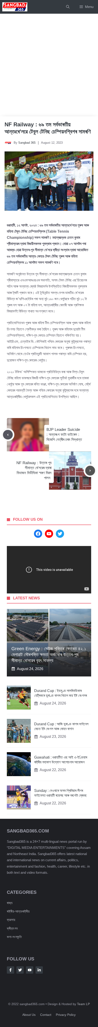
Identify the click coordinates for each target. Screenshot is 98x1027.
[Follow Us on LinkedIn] (39, 970)
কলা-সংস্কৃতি (14, 937)
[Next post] (90, 470)
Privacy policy (66, 1015)
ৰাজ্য (10, 903)
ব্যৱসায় (11, 920)
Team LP (83, 1004)
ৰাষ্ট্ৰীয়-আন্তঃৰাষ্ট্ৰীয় (18, 911)
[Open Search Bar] (68, 7)
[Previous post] (7, 434)
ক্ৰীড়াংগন (12, 928)
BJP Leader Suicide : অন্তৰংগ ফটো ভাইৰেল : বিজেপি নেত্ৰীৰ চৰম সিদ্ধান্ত (64, 434)
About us (29, 1015)
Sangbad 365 (27, 142)
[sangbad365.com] (14, 7)
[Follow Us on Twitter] (20, 970)
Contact (45, 1015)
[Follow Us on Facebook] (10, 970)
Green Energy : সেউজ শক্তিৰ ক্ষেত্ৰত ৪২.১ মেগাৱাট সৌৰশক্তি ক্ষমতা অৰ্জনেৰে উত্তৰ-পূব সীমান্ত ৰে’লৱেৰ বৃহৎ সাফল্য (48, 654)
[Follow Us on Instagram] (29, 970)
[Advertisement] (49, 65)
